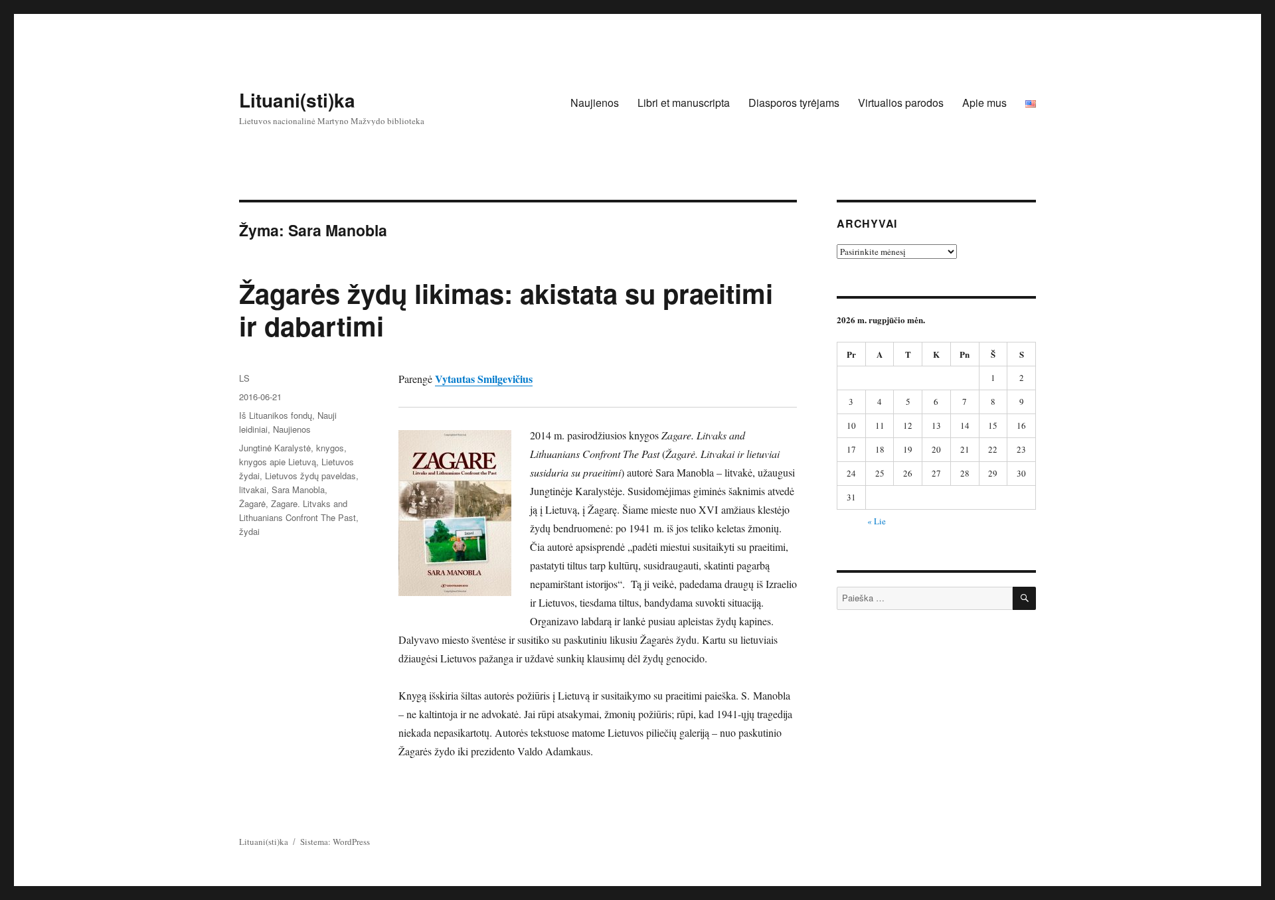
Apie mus (984, 102)
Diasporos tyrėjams (793, 102)
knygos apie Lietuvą (277, 461)
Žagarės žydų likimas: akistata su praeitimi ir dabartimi (506, 309)
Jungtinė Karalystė (275, 447)
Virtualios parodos (901, 102)
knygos (330, 447)
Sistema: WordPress (335, 842)
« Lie (876, 521)
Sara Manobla (298, 489)
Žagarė (252, 503)
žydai (249, 531)
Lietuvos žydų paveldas (310, 475)
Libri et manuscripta (684, 102)
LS (244, 378)
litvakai (252, 489)
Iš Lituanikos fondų (275, 415)
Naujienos (594, 102)
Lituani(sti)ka (297, 99)
